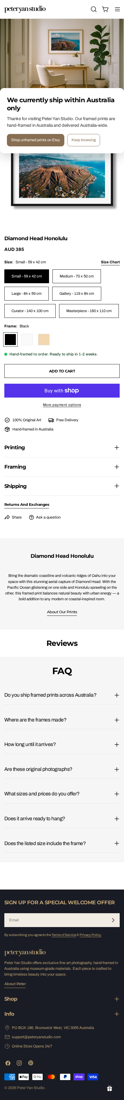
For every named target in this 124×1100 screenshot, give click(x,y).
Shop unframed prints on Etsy (35, 140)
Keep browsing (84, 140)
